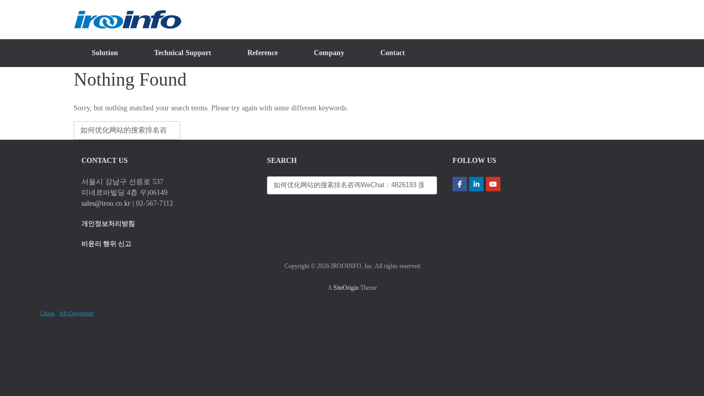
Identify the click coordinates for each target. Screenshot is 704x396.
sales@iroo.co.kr (105, 203)
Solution (105, 53)
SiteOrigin (346, 288)
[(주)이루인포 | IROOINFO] (127, 19)
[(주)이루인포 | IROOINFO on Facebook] (459, 184)
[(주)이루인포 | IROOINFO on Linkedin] (476, 184)
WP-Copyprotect (76, 313)
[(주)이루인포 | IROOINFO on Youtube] (493, 184)
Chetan (47, 313)
